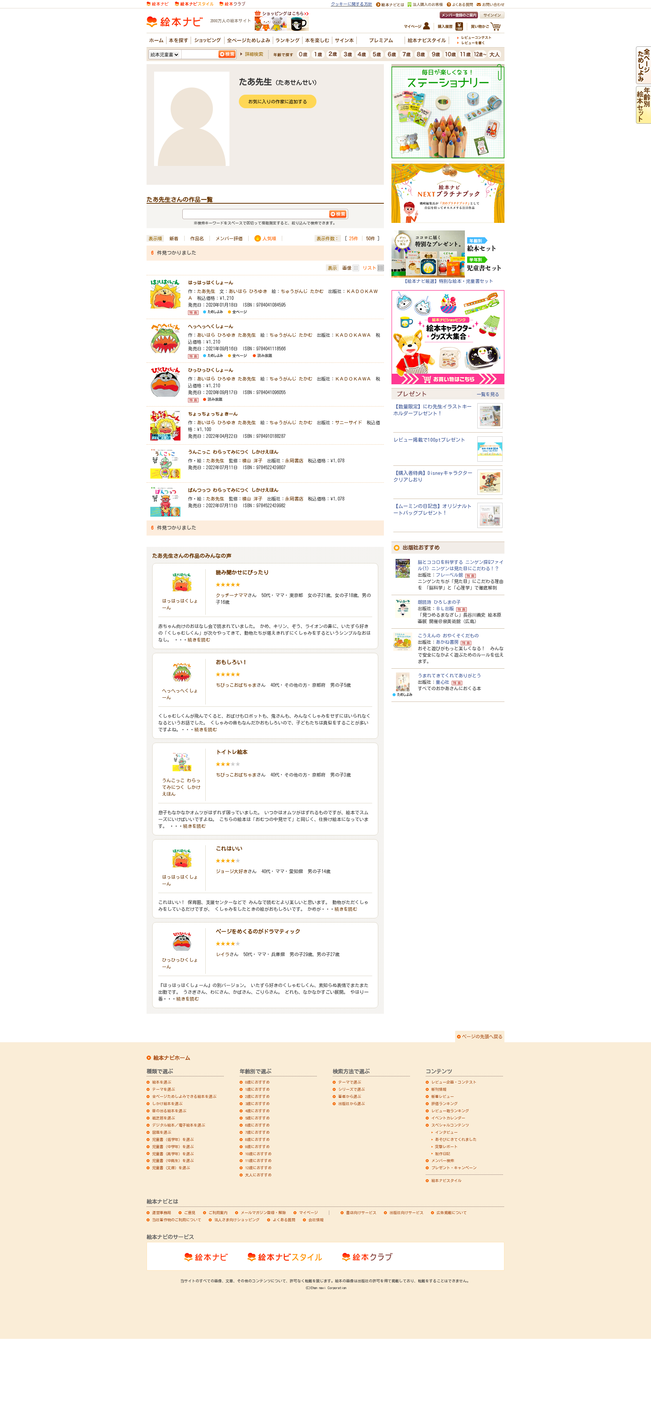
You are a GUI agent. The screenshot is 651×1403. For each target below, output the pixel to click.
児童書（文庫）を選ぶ (171, 1168)
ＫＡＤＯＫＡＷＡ (353, 335)
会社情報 (316, 1220)
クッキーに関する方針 (351, 4)
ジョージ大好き (232, 871)
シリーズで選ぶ (351, 1089)
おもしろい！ (232, 662)
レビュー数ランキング (450, 1111)
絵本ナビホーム (171, 1058)
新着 (174, 238)
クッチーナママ (232, 595)
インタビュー (446, 1132)
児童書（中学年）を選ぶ (173, 1146)
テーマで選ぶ (349, 1082)
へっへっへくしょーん (210, 326)
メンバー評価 (229, 238)
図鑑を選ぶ (161, 1132)
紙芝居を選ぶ (163, 1118)
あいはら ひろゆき (248, 291)
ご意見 (190, 1212)
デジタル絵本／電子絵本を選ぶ (178, 1125)
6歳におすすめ (257, 1125)
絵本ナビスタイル (446, 1180)
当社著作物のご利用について (176, 1220)
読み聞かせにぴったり (242, 572)
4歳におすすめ (257, 1111)
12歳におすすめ (258, 1168)
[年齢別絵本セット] (643, 120)
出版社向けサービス (406, 1212)
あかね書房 (447, 642)
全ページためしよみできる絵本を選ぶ (184, 1096)
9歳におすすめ (257, 1146)
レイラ (222, 954)
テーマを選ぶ (163, 1089)
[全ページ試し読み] (643, 80)
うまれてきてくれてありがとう (449, 675)
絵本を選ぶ (161, 1082)
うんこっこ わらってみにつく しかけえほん (233, 452)
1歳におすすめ (257, 1089)
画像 (346, 268)
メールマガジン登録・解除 (263, 1212)
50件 (370, 238)
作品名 (197, 238)
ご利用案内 (218, 1212)
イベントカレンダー (448, 1118)
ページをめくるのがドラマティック (258, 931)
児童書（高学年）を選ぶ (173, 1154)
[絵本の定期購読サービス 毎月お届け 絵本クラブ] (232, 3)
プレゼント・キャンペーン (454, 1168)
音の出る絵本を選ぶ (169, 1111)
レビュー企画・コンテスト (454, 1082)
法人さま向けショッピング (237, 1220)
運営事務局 (161, 1212)
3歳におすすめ (257, 1103)
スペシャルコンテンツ (450, 1125)
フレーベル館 (449, 575)
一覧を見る (488, 394)
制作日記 (442, 1154)
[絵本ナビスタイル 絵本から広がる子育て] (194, 3)
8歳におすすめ (257, 1139)
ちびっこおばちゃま (236, 685)
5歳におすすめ (257, 1118)
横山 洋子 (252, 460)
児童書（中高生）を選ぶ (173, 1160)
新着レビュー (442, 1096)
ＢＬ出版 (445, 608)
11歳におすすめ (258, 1160)
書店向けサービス (361, 1212)
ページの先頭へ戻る (482, 1036)
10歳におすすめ (258, 1154)
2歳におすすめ (257, 1096)
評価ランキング (444, 1103)
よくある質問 (284, 1220)
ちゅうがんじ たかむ (302, 291)
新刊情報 (438, 1089)
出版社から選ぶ (351, 1103)
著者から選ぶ (349, 1096)
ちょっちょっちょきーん (213, 413)
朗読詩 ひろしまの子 (439, 602)
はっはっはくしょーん (210, 282)
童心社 (442, 682)
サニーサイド (348, 422)
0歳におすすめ (257, 1082)
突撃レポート (446, 1146)
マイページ (308, 1212)
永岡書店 (294, 460)
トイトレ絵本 (232, 752)
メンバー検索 (442, 1160)
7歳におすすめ (257, 1132)
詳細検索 (254, 54)
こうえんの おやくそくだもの (448, 635)
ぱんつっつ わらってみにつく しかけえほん (233, 490)
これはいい (229, 848)
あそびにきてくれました (456, 1139)
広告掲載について (452, 1212)
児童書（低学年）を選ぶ (173, 1139)
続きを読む (199, 639)
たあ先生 (206, 291)
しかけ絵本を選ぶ (167, 1103)
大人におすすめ (258, 1175)
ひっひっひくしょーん (210, 370)
